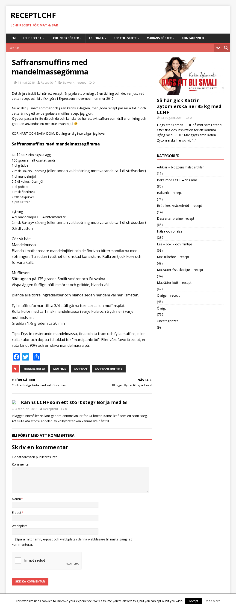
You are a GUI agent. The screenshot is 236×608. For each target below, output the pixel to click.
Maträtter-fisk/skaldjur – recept (180, 269)
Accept (193, 601)
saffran (80, 369)
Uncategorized (168, 321)
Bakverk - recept (74, 82)
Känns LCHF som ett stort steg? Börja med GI (74, 402)
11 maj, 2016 (26, 82)
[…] (112, 421)
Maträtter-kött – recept (174, 282)
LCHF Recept (32, 38)
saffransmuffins (108, 369)
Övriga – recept (168, 295)
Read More (212, 601)
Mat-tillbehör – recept (173, 257)
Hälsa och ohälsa (170, 231)
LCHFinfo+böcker (65, 38)
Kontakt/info (193, 38)
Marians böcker (159, 38)
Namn (16, 499)
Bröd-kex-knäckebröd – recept (179, 205)
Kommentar (21, 464)
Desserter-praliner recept (175, 218)
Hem (12, 38)
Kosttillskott (125, 38)
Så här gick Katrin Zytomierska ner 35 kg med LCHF (189, 106)
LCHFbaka (96, 38)
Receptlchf (48, 82)
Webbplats (19, 526)
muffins (59, 369)
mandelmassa (34, 369)
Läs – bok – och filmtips (174, 244)
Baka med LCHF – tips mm (177, 180)
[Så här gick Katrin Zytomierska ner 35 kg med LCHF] (190, 92)
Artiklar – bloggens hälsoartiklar (180, 167)
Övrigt (161, 308)
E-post (16, 512)
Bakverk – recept (169, 192)
